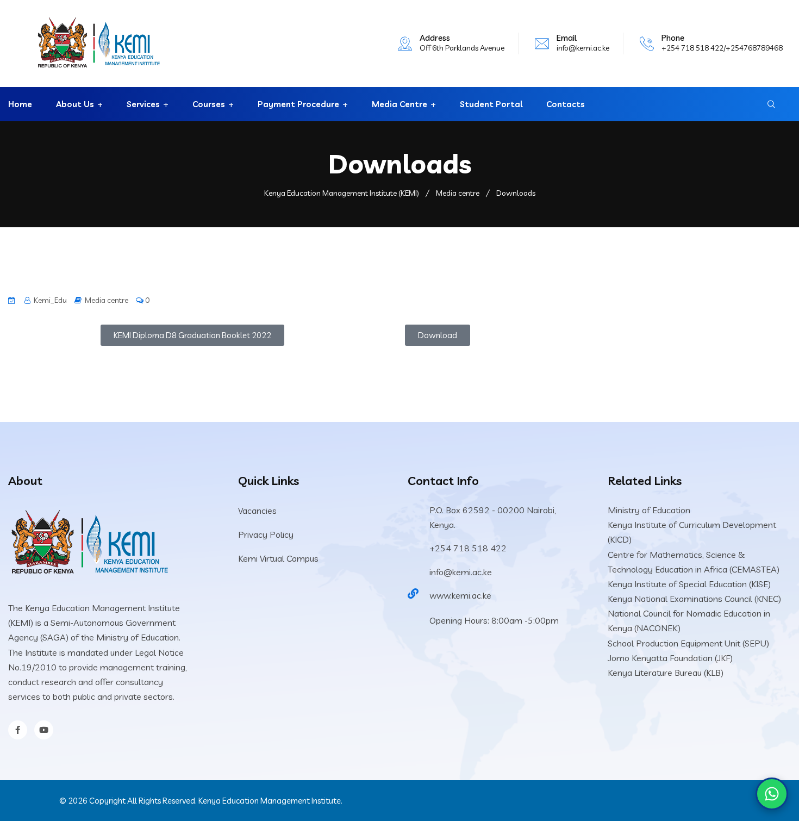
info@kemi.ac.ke (583, 48)
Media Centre (399, 104)
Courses (208, 104)
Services (143, 104)
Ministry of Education (649, 510)
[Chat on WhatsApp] (772, 794)
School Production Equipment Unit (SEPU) (688, 643)
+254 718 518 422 (468, 548)
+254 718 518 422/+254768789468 (722, 48)
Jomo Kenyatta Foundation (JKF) (670, 657)
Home (20, 104)
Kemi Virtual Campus (278, 558)
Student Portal (491, 104)
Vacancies (257, 510)
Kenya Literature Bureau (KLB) (665, 672)
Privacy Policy (266, 534)
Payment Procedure (298, 104)
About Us (75, 104)
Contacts (565, 104)
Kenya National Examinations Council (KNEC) (694, 598)
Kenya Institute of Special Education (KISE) (689, 584)
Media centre (106, 300)
